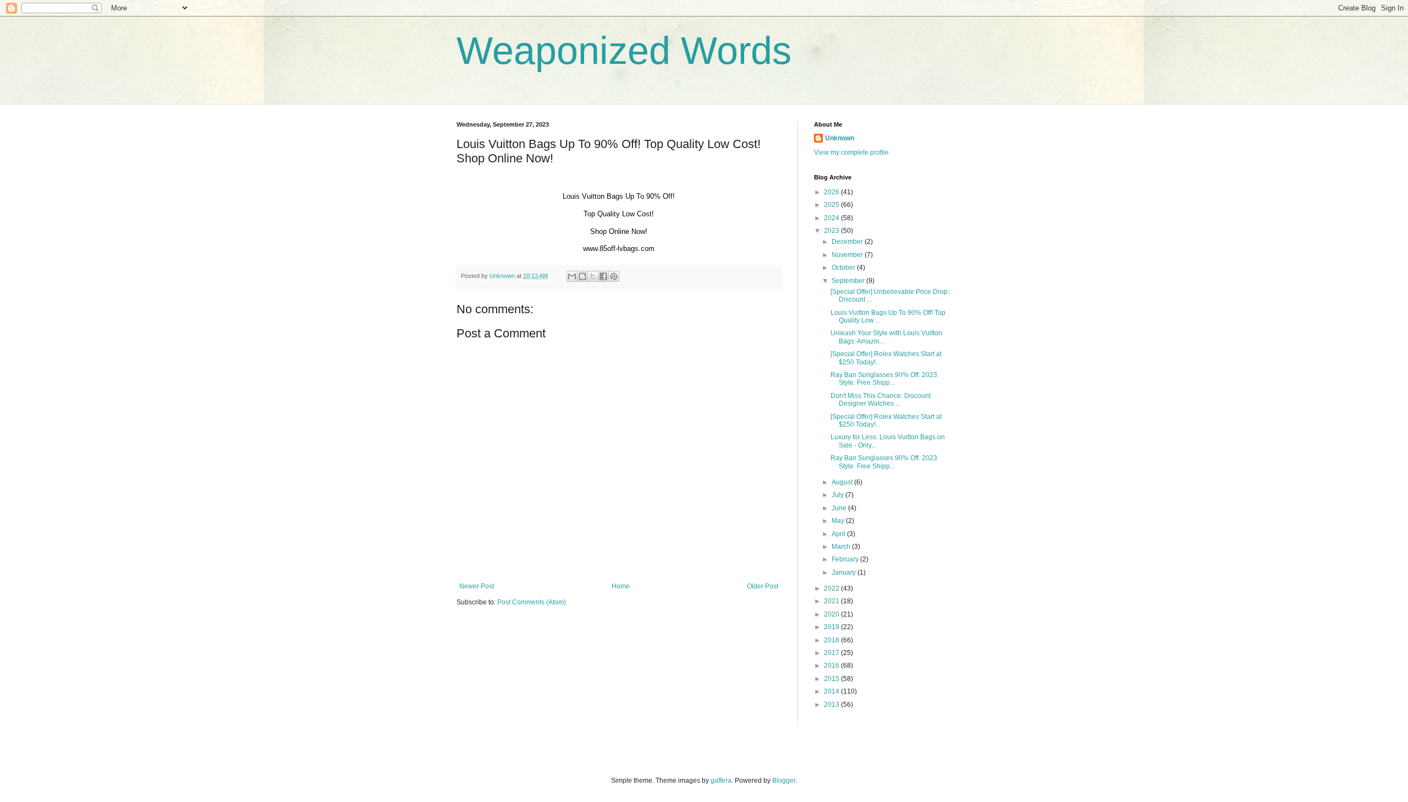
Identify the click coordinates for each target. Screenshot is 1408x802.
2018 (832, 640)
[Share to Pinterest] (613, 276)
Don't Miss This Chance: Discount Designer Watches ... (881, 399)
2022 (832, 588)
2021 (832, 601)
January (844, 572)
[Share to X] (592, 276)
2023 (832, 230)
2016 (832, 665)
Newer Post (476, 586)
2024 (832, 218)
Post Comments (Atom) (531, 602)
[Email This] (572, 276)
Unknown (839, 138)
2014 (832, 691)
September (849, 281)
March (842, 546)
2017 (832, 653)
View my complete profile (851, 152)
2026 (832, 192)
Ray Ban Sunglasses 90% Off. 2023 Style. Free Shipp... (884, 378)
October (844, 267)
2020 (832, 614)
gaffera (721, 780)
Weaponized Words (624, 50)
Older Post (762, 586)
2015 (832, 679)
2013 (832, 704)
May (839, 521)
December (848, 241)
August (843, 482)
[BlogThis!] (582, 276)
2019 (832, 627)
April (839, 534)
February (846, 559)
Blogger (783, 780)
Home (621, 586)
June (840, 508)
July (838, 495)
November (848, 255)
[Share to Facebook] (603, 276)
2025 (832, 205)
